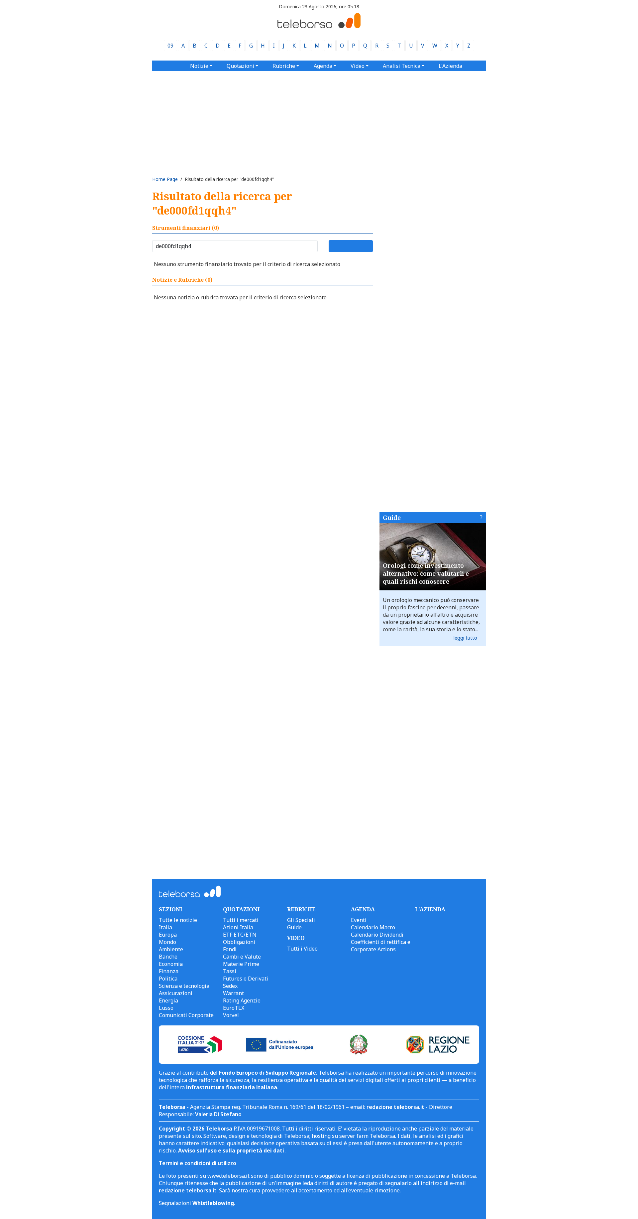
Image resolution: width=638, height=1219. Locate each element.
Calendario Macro (373, 927)
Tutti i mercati (241, 920)
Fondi (230, 949)
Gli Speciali (301, 920)
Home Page (165, 179)
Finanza (168, 971)
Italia (165, 927)
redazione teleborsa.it (395, 1107)
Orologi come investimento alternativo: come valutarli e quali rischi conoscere (426, 573)
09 (170, 45)
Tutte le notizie (178, 920)
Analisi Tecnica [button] (401, 66)
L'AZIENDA (430, 909)
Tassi (229, 971)
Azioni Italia (238, 927)
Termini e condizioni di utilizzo (197, 1163)
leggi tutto (465, 638)
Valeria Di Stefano (218, 1114)
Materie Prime (241, 964)
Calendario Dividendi (377, 934)
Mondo (167, 942)
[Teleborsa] (319, 26)
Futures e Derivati (245, 978)
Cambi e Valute (242, 956)
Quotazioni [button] (240, 66)
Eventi (359, 920)
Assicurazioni (175, 993)
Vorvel (231, 1015)
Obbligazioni (239, 942)
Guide (392, 518)
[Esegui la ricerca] (351, 246)
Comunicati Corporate (186, 1015)
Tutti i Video (302, 948)
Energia (168, 1000)
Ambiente (171, 949)
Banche (168, 956)
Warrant (233, 993)
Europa (168, 934)
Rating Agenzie (242, 1000)
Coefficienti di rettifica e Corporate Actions (380, 945)
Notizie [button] (199, 66)
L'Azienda (450, 66)
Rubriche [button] (283, 66)
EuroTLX (233, 1007)
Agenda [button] (323, 66)
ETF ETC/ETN (240, 934)
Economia (171, 964)
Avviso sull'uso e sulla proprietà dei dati (231, 1150)
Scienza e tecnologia (184, 986)
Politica (168, 978)
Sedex (230, 986)
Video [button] (358, 66)
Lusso (166, 1007)
